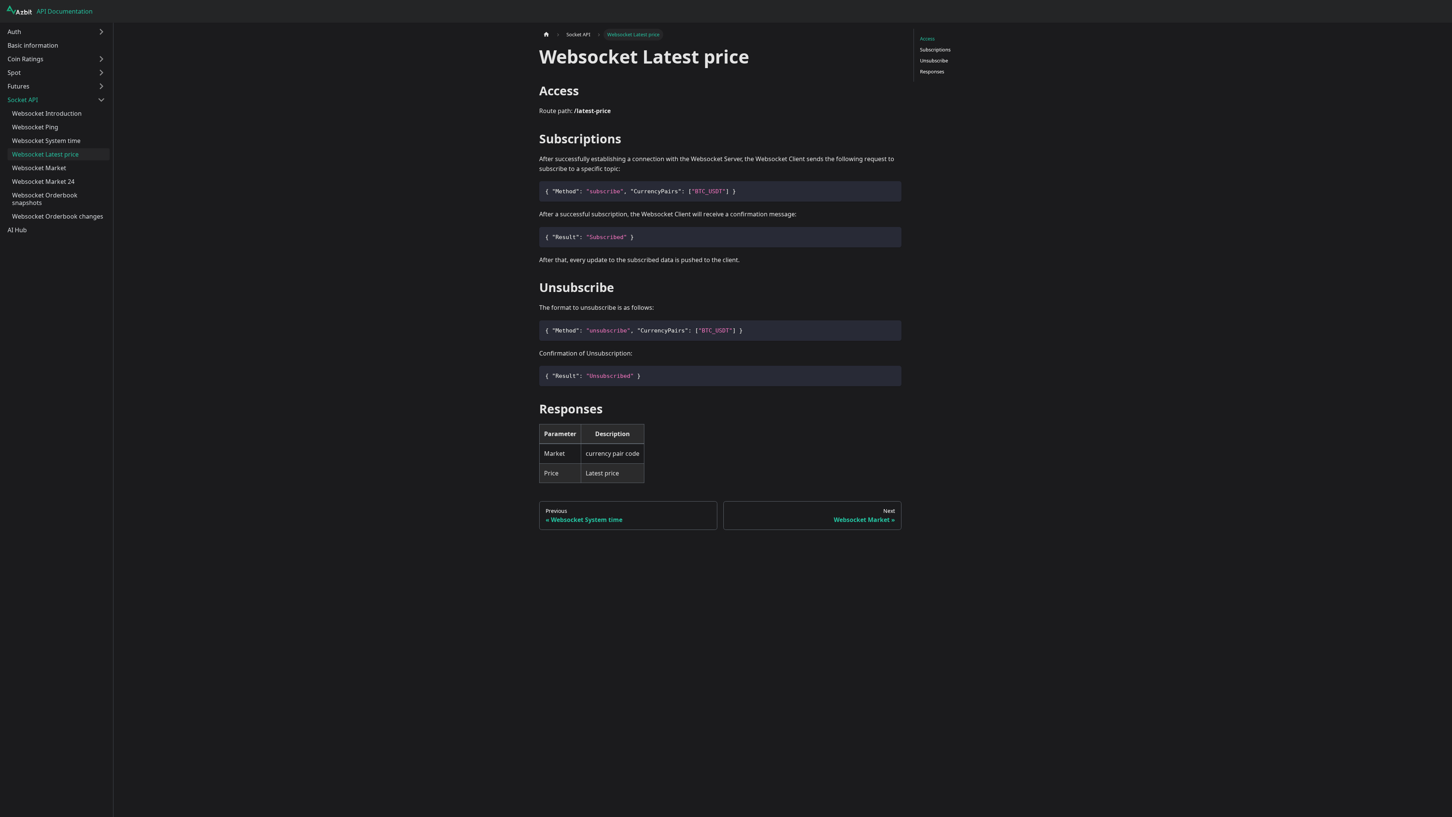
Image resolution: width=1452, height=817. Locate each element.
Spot (14, 72)
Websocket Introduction (47, 113)
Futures (18, 86)
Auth (14, 32)
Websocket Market (39, 168)
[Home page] (546, 34)
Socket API (23, 100)
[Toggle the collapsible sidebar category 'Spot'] (101, 73)
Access (927, 38)
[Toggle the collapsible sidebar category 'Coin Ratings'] (101, 59)
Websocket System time (46, 141)
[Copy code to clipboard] (892, 190)
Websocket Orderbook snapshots (45, 199)
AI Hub (17, 230)
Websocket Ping (35, 127)
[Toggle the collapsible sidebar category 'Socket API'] (101, 100)
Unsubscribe (934, 60)
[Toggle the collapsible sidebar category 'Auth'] (101, 32)
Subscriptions (935, 49)
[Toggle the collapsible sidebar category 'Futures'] (101, 86)
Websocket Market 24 (43, 181)
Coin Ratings (25, 59)
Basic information (33, 45)
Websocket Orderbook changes (57, 216)
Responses (932, 71)
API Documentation (65, 11)
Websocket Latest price (45, 154)
